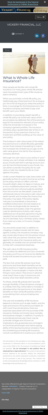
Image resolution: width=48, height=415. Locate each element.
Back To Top (38, 407)
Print (7, 50)
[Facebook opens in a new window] (43, 37)
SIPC (16, 386)
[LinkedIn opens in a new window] (37, 37)
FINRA (11, 386)
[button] (40, 17)
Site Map (5, 400)
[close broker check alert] (45, 2)
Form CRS (6, 393)
